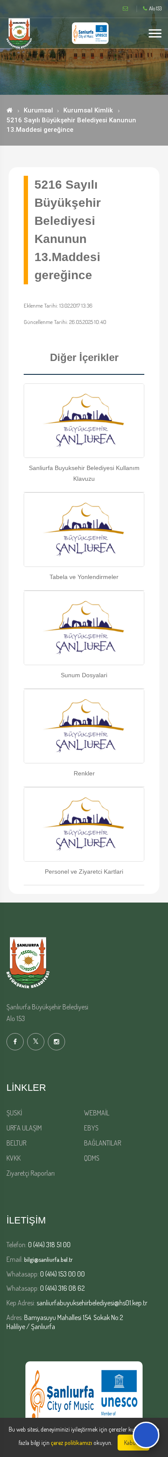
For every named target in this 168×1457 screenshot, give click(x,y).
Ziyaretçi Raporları (30, 1173)
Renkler (84, 773)
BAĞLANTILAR (102, 1143)
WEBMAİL (96, 1112)
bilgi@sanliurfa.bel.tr (48, 1259)
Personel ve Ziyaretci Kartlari (84, 871)
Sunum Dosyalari (84, 675)
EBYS (91, 1128)
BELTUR (16, 1143)
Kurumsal (38, 110)
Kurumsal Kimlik (88, 110)
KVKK (13, 1158)
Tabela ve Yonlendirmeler (84, 576)
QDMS (92, 1158)
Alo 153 (155, 8)
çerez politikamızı (71, 1442)
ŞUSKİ (14, 1112)
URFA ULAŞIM (24, 1128)
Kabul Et (133, 1442)
